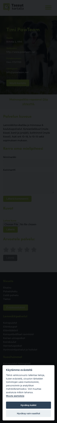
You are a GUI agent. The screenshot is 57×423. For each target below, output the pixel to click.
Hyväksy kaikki (28, 405)
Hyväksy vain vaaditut (28, 413)
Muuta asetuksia (15, 395)
